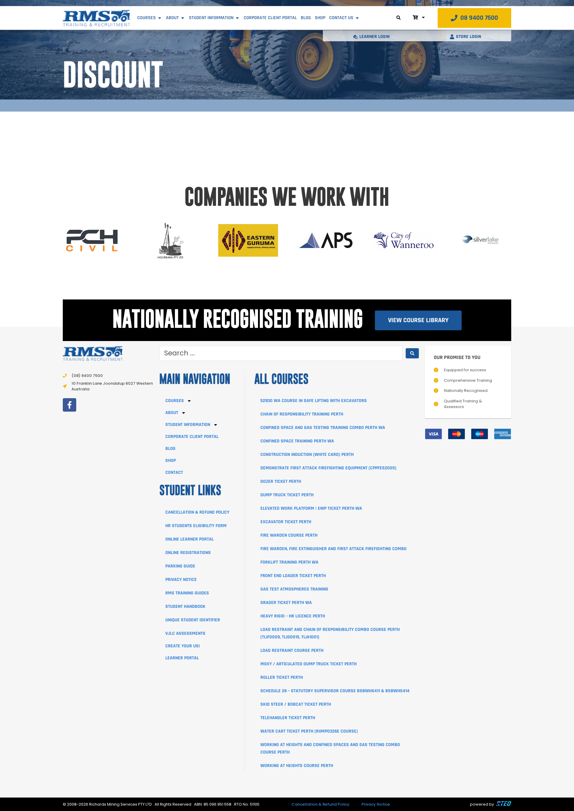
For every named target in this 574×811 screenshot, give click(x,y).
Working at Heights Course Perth (296, 766)
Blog (170, 448)
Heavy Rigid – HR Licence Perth (292, 616)
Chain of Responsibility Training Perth (301, 414)
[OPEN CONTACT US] (357, 18)
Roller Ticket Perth (281, 677)
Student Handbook (185, 606)
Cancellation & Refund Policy (197, 512)
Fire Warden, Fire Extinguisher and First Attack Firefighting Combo (333, 549)
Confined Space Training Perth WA (297, 441)
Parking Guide (180, 566)
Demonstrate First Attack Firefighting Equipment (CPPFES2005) (328, 468)
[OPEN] (423, 17)
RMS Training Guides (187, 593)
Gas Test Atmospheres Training (294, 589)
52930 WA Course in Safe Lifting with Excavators (313, 401)
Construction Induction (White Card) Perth (307, 454)
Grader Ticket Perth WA (286, 602)
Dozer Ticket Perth (280, 481)
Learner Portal (182, 658)
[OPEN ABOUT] (182, 18)
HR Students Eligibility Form (196, 526)
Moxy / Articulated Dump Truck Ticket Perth (308, 664)
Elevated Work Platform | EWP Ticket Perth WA (311, 508)
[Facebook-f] (69, 405)
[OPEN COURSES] (159, 18)
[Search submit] (412, 353)
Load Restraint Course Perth (291, 650)
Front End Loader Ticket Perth (293, 576)
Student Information (187, 425)
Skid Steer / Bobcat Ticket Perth (295, 704)
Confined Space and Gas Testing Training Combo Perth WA (322, 427)
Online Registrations (188, 553)
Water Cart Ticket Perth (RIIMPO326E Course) (309, 731)
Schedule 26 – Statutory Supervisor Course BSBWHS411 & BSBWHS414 (335, 691)
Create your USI (182, 646)
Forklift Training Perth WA (289, 562)
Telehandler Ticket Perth (287, 718)
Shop (170, 460)
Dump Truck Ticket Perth (287, 495)
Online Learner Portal (189, 539)
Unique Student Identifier (192, 620)
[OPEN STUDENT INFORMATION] (237, 18)
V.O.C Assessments (185, 633)
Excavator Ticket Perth (285, 522)
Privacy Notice (181, 579)
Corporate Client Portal (192, 436)
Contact (174, 472)
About (171, 413)
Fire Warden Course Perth (288, 535)
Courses (174, 401)
